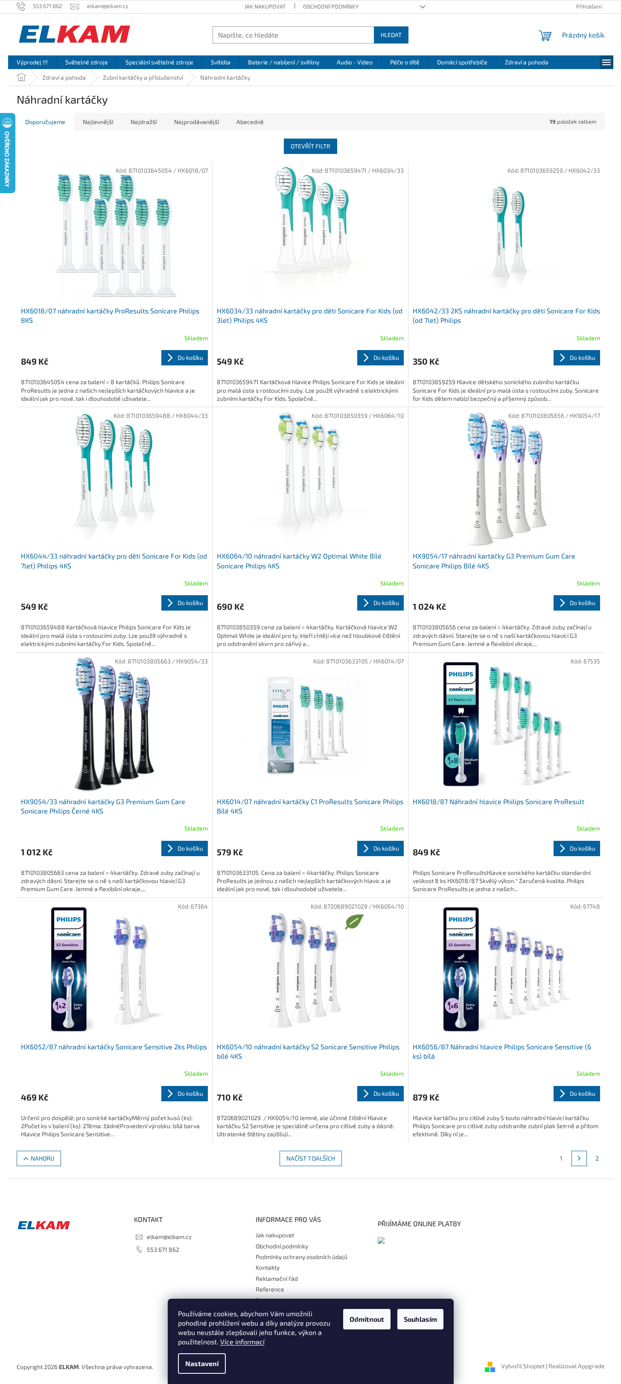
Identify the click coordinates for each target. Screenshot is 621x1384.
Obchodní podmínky (331, 6)
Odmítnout (367, 1319)
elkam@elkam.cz (169, 1236)
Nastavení (202, 1363)
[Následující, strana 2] (579, 1158)
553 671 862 (163, 1249)
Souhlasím (420, 1319)
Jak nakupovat (265, 6)
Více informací (242, 1342)
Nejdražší (144, 121)
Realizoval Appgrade (576, 1366)
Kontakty (268, 1267)
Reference (270, 1289)
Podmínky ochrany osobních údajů (301, 1256)
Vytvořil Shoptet (523, 1366)
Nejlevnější (98, 121)
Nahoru (42, 1158)
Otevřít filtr (310, 146)
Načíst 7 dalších (310, 1158)
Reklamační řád (277, 1278)
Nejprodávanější (196, 121)
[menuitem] (32, 62)
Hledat (391, 34)
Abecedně (250, 121)
